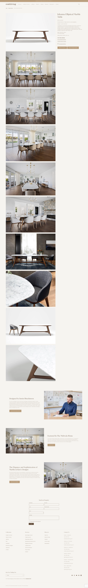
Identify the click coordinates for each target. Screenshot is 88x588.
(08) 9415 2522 (66, 567)
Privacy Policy (27, 549)
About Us (46, 535)
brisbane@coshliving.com (68, 563)
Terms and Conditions (25, 585)
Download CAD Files (62, 43)
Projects (46, 539)
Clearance (7, 547)
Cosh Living (9, 585)
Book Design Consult (28, 535)
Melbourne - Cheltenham (68, 547)
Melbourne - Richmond (68, 541)
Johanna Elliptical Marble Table (18, 8)
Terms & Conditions (28, 547)
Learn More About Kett (15, 410)
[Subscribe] (23, 575)
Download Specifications (61, 39)
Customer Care (28, 545)
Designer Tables (10, 8)
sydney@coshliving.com (68, 538)
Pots (6, 541)
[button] (20, 4)
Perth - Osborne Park (67, 565)
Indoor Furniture (8, 537)
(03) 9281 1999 (66, 543)
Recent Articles (47, 537)
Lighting (7, 539)
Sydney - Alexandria (67, 535)
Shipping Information (28, 543)
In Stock (7, 549)
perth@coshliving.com (68, 569)
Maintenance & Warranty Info (30, 541)
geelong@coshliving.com (68, 557)
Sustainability (47, 543)
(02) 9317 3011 (66, 536)
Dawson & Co (28, 578)
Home (6, 8)
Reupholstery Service (29, 539)
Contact (26, 551)
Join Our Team (47, 541)
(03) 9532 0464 (67, 549)
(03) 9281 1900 (66, 555)
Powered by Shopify (14, 585)
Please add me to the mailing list (35, 521)
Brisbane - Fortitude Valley (68, 559)
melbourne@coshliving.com (69, 544)
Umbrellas (7, 543)
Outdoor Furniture (9, 535)
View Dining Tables (14, 481)
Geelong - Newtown (67, 553)
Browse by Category (9, 545)
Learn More (51, 445)
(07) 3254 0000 (66, 561)
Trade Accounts (28, 537)
